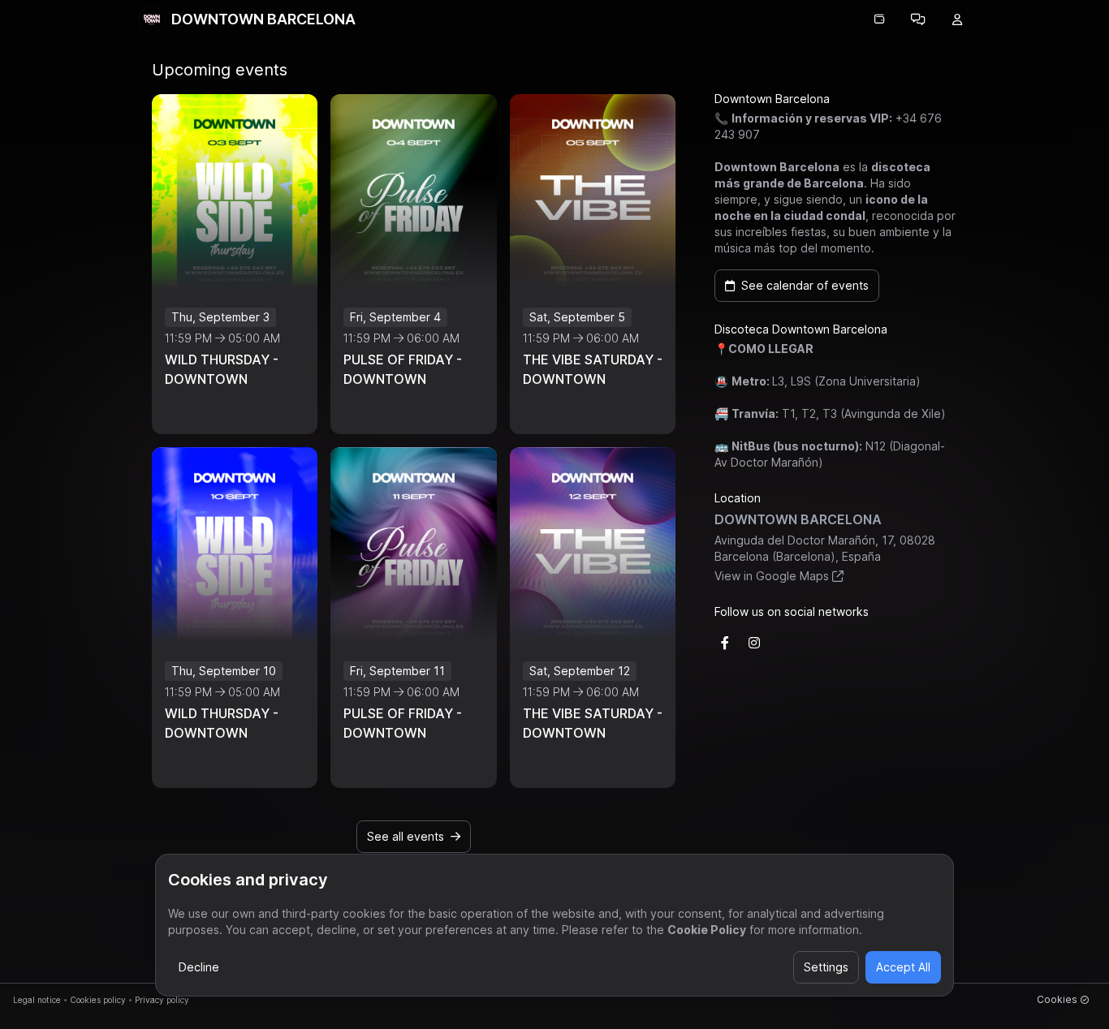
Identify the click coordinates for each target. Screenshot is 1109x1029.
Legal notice (37, 1000)
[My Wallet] (879, 19)
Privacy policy (162, 1000)
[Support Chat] (918, 19)
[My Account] (957, 19)
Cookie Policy (706, 929)
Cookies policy (98, 1000)
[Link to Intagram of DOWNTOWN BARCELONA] (754, 642)
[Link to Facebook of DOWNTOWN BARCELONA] (725, 642)
